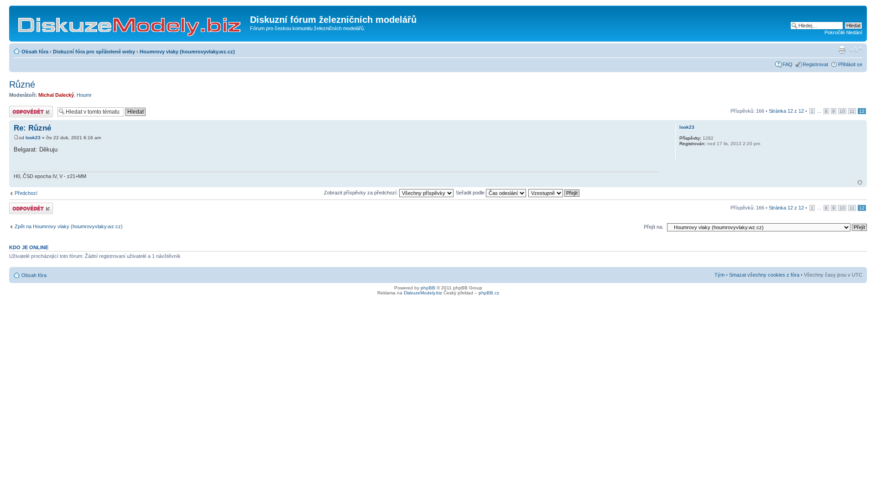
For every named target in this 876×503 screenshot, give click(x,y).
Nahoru (859, 182)
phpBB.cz (489, 292)
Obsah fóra (34, 51)
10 (842, 111)
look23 (33, 137)
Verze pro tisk (842, 50)
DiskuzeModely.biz (423, 292)
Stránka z (786, 111)
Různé (22, 84)
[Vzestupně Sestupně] (554, 192)
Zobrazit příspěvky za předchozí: (361, 192)
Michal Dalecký (56, 95)
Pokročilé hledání (843, 32)
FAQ (787, 64)
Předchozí (26, 193)
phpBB (428, 287)
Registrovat (815, 64)
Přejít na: (653, 227)
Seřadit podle (471, 192)
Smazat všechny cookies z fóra (764, 275)
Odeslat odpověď (28, 108)
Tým (719, 275)
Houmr (84, 95)
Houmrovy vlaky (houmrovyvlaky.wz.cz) (187, 51)
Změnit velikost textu (855, 50)
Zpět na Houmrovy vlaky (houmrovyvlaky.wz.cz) (69, 226)
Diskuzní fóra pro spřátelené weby (94, 51)
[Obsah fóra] (130, 22)
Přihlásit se (850, 64)
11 (852, 111)
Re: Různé (32, 128)
